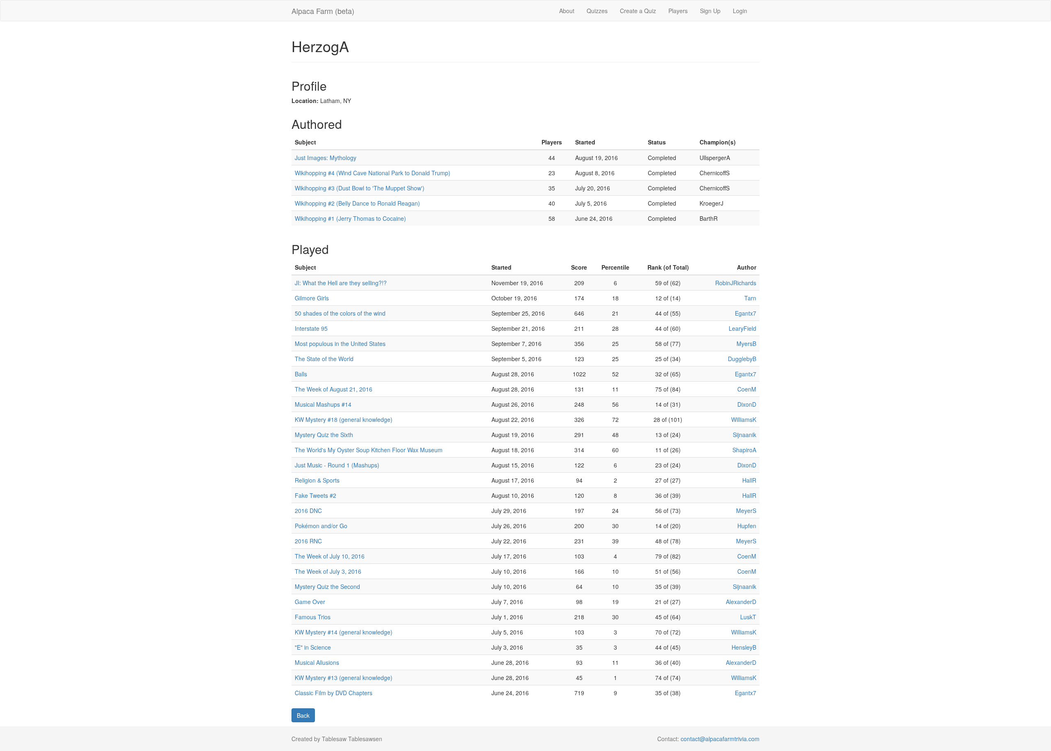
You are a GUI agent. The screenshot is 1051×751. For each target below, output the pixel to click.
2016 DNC (308, 510)
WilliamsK (743, 419)
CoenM (746, 389)
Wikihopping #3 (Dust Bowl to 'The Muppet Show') (360, 188)
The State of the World (324, 359)
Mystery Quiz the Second (327, 586)
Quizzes (597, 11)
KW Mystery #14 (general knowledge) (343, 632)
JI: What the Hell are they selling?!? (341, 283)
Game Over (310, 602)
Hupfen (746, 526)
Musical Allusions (317, 662)
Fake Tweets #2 (315, 495)
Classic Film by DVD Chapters (333, 693)
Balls (301, 374)
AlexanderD (741, 602)
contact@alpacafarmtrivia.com (720, 739)
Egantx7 (745, 313)
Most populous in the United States (340, 343)
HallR (749, 480)
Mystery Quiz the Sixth (324, 434)
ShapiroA (744, 450)
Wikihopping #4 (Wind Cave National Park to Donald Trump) (372, 173)
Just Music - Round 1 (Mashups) (337, 465)
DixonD (746, 404)
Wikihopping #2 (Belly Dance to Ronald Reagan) (357, 203)
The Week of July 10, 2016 (330, 556)
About (566, 11)
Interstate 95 (311, 328)
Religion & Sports (317, 480)
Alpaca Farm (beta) (322, 10)
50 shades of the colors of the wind (340, 313)
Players (678, 11)
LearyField (742, 328)
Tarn (750, 298)
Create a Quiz (638, 11)
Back (303, 715)
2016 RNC (308, 541)
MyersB (746, 343)
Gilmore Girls (312, 298)
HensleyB (744, 647)
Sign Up (710, 11)
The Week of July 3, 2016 (328, 571)
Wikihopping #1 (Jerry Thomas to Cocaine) (350, 218)
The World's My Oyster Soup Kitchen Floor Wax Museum (369, 450)
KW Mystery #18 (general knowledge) (343, 419)
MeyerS (746, 510)
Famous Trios (312, 617)
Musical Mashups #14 (323, 404)
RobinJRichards (735, 283)
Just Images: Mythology (325, 157)
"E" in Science (313, 647)
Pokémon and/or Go (321, 526)
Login (740, 11)
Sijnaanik (744, 434)
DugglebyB (742, 359)
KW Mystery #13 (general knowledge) (343, 677)
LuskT (748, 617)
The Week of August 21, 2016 (333, 389)
